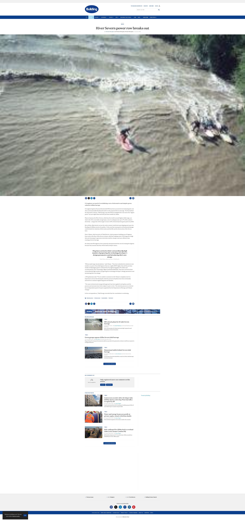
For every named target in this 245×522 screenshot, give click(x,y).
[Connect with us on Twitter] (115, 507)
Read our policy (16, 516)
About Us (141, 512)
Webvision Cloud (126, 516)
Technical (111, 298)
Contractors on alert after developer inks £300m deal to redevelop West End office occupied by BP (118, 400)
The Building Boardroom (136, 5)
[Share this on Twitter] (89, 198)
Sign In (156, 5)
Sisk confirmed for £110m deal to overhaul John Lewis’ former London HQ (118, 430)
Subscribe (151, 5)
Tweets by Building (145, 395)
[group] (153, 17)
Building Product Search (151, 497)
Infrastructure (97, 298)
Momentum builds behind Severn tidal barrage (117, 351)
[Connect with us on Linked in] (120, 507)
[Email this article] (94, 198)
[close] (134, 195)
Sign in (117, 195)
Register (146, 5)
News (122, 24)
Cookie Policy (116, 512)
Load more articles (109, 364)
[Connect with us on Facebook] (111, 507)
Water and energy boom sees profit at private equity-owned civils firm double (117, 415)
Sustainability (104, 298)
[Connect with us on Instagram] (129, 507)
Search (159, 10)
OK (25, 515)
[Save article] (133, 198)
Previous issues (90, 497)
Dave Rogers (118, 403)
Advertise (146, 512)
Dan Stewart (118, 353)
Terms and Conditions (106, 512)
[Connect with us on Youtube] (133, 507)
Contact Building (133, 512)
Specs (151, 512)
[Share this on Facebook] (86, 198)
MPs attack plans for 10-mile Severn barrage (116, 323)
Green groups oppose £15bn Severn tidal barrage (102, 337)
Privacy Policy (124, 512)
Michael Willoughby (110, 31)
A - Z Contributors (131, 497)
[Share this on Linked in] (91, 198)
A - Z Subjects (111, 497)
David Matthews (118, 325)
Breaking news (90, 298)
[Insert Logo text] (92, 13)
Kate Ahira (97, 339)
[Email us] (125, 507)
